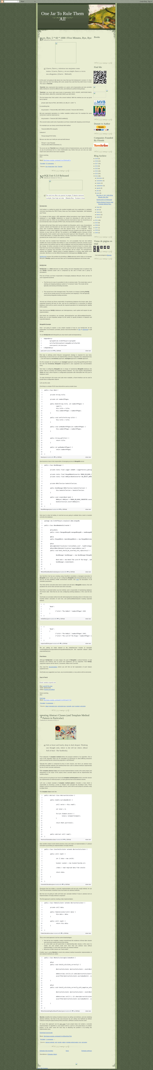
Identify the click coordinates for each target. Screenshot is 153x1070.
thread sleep (51, 166)
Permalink (42, 163)
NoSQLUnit (43, 256)
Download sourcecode (46, 1032)
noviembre (99, 180)
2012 (96, 176)
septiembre (99, 185)
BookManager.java (46, 509)
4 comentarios (49, 703)
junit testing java (62, 706)
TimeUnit (60, 166)
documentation (53, 667)
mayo (98, 207)
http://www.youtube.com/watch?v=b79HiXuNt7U (57, 160)
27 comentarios (50, 163)
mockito (60, 1042)
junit (56, 1042)
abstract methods (49, 1042)
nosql (73, 706)
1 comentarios (49, 1039)
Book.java (44, 457)
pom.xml (43, 350)
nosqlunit (77, 706)
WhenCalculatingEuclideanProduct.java (53, 1011)
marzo (98, 212)
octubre (98, 183)
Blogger (109, 255)
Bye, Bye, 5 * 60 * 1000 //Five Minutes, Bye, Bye (67, 38)
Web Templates (44, 1068)
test (80, 1042)
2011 (96, 220)
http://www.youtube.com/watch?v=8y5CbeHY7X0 (57, 700)
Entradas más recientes (46, 1051)
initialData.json (45, 618)
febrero (98, 214)
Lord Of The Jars (47, 686)
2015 (96, 168)
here (77, 579)
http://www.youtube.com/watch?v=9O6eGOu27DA (58, 1036)
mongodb (68, 706)
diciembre (99, 178)
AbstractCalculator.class (48, 839)
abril (97, 209)
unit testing (83, 706)
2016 (96, 166)
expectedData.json (47, 643)
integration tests (53, 706)
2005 (96, 232)
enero (98, 217)
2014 (96, 171)
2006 (96, 230)
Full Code (42, 698)
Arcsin (38, 1068)
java (46, 166)
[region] (66, 343)
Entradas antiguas (86, 1051)
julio (97, 190)
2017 (96, 163)
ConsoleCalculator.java (48, 884)
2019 (96, 158)
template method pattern (72, 1042)
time (56, 166)
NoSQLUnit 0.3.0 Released (56, 175)
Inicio (67, 1051)
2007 (96, 227)
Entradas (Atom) (52, 1054)
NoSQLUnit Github (49, 689)
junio (97, 193)
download (85, 329)
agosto (98, 188)
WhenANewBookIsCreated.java (50, 572)
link (79, 329)
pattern (64, 1042)
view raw (88, 350)
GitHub (59, 350)
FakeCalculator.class (47, 933)
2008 (96, 225)
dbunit (47, 706)
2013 (96, 173)
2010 (96, 222)
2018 (96, 161)
